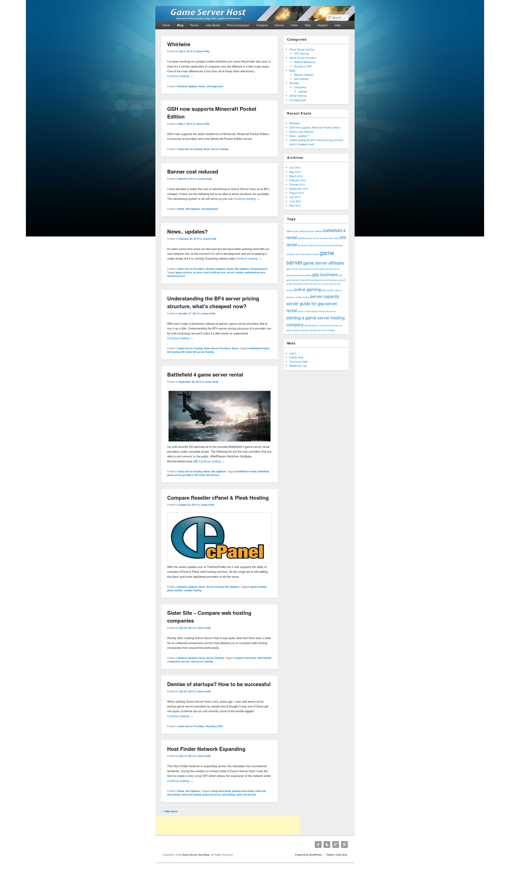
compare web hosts (245, 658)
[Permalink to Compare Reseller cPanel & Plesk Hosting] (219, 562)
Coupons (262, 25)
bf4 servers (213, 475)
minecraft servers (246, 794)
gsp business (324, 274)
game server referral (296, 268)
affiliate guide (292, 231)
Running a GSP (214, 726)
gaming (289, 275)
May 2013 (295, 205)
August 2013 (296, 193)
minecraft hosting (191, 794)
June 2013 (295, 201)
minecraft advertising (309, 280)
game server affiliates (323, 263)
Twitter (327, 844)
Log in (292, 353)
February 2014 (297, 180)
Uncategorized (214, 86)
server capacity (324, 296)
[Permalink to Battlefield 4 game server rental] (219, 441)
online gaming (307, 289)
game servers (184, 272)
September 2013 (298, 188)
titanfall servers (176, 276)
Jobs (337, 25)
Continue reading (180, 76)
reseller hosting (193, 590)
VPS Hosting (301, 53)
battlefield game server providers (313, 238)
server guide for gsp (305, 303)
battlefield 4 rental (259, 348)
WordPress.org (297, 366)
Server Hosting (219, 149)
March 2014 (296, 176)
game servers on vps (330, 268)
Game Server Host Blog (196, 854)
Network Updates (188, 86)
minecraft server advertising (218, 794)
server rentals (235, 272)
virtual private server (328, 325)
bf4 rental (186, 352)
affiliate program (307, 231)
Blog (180, 25)
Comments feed (298, 361)
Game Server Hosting (190, 149)
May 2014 (295, 172)
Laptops (302, 91)
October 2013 (297, 184)
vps (340, 325)
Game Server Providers (191, 269)
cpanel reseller (258, 586)
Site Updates (192, 209)
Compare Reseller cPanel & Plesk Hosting (218, 497)
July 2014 (294, 167)
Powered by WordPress (308, 854)
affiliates (319, 231)
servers (314, 311)
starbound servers (254, 272)
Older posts (169, 811)
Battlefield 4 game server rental (205, 374)
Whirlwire (178, 44)
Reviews (294, 83)
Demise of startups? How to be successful (219, 684)
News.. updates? (187, 231)
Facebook (318, 844)
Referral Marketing (304, 62)
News (202, 86)
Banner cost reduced (192, 171)
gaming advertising (243, 791)
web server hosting (202, 661)
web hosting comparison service (301, 330)
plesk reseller (175, 590)
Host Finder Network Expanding (206, 748)
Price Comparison (238, 25)
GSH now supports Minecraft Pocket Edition (314, 127)
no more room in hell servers (209, 272)
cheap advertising (221, 791)
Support (323, 25)
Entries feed (296, 357)
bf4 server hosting (203, 352)
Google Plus (335, 844)
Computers (300, 87)
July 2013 (294, 197)
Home (166, 25)
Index (294, 25)
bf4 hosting (173, 352)
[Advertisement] (227, 825)
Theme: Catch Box (336, 854)
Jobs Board (213, 25)
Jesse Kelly (202, 51)
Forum (194, 25)
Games (279, 25)
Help (308, 25)
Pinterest (344, 844)
